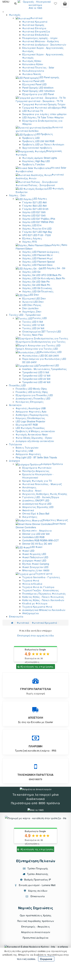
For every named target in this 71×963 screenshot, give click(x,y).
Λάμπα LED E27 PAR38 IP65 (38, 222)
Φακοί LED (28, 550)
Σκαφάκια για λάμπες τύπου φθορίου (44, 114)
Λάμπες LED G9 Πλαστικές (37, 291)
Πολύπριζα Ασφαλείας (35, 471)
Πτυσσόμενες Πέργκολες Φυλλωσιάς (44, 593)
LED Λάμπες (40, 198)
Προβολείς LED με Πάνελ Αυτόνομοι (43, 144)
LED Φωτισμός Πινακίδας (30, 428)
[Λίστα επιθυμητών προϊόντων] (55, 4)
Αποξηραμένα (30, 613)
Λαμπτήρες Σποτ (31, 311)
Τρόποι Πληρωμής (37, 868)
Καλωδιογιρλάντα (33, 70)
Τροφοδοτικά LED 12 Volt (36, 375)
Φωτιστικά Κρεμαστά (34, 21)
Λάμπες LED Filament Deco (37, 264)
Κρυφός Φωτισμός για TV (37, 480)
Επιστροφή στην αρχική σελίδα (35, 635)
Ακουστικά (28, 510)
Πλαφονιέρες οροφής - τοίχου (39, 38)
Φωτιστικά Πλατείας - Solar (38, 67)
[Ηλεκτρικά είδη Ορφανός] (36, 809)
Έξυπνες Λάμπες (32, 238)
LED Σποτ (34, 294)
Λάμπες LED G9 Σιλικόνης (37, 288)
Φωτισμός (14, 14)
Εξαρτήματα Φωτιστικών (36, 467)
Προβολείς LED (31, 137)
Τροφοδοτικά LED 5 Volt (35, 372)
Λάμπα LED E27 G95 (34, 212)
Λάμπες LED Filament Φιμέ (37, 258)
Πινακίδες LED (17, 385)
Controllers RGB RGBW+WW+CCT (40, 540)
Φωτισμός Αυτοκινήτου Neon (32, 434)
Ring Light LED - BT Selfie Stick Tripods (36, 457)
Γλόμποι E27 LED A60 (34, 202)
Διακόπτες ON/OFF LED (35, 500)
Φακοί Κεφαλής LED (34, 554)
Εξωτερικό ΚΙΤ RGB (27, 424)
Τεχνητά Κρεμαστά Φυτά (37, 606)
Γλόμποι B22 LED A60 (34, 205)
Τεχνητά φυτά (43, 573)
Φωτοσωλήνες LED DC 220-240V (40, 355)
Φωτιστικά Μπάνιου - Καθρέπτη (40, 41)
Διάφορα (14, 460)
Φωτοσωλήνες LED (51, 352)
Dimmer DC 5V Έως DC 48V (37, 543)
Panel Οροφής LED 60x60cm (37, 87)
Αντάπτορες (29, 487)
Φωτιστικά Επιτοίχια (34, 28)
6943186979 (35, 779)
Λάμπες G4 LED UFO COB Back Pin (41, 275)
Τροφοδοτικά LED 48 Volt (36, 382)
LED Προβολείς (44, 134)
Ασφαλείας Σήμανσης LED (37, 507)
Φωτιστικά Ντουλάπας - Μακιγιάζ (42, 484)
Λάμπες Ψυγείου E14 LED (37, 228)
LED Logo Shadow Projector (30, 421)
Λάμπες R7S (29, 241)
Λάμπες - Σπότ (17, 195)
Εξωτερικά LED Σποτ (34, 298)
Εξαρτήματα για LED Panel (38, 94)
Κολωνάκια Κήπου (32, 64)
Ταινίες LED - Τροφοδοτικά (25, 314)
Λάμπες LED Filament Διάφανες (40, 251)
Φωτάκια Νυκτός (31, 74)
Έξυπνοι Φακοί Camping (35, 563)
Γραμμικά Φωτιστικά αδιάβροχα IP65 (44, 107)
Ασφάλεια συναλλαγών (35, 932)
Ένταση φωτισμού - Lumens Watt (37, 885)
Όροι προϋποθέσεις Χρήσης (35, 915)
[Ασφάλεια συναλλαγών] (35, 788)
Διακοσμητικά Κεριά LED (36, 503)
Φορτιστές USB (24, 450)
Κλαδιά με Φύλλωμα (34, 603)
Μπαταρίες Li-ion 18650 (35, 570)
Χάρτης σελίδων (37, 890)
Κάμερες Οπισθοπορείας (30, 418)
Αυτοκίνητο (15, 405)
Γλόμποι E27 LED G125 (35, 209)
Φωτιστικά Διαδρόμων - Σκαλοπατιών (44, 44)
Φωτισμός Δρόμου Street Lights (39, 157)
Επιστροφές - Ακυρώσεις (35, 926)
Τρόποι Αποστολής (37, 874)
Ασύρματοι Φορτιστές (28, 454)
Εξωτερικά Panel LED (34, 84)
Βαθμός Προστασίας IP (37, 879)
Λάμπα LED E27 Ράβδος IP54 (38, 218)
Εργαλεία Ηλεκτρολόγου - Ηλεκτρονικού (37, 476)
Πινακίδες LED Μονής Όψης (31, 388)
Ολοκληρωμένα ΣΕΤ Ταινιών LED (41, 331)
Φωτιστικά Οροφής (33, 25)
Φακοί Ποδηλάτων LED (35, 557)
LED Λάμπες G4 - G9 (53, 268)
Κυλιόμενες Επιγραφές (30, 401)
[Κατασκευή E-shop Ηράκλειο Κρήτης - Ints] (30, 947)
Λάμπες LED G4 (31, 271)
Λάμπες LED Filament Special (38, 261)
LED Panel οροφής (49, 77)
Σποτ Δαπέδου (30, 308)
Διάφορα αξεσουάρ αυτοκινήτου (35, 441)
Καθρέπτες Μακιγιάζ (55, 520)
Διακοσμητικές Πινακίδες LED (33, 398)
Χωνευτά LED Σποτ (33, 301)
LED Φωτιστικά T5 (32, 110)
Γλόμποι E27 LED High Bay (37, 231)
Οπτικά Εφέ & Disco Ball (35, 513)
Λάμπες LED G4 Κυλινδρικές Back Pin (43, 278)
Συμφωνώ (46, 959)
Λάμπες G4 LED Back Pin (36, 284)
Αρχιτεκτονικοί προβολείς (37, 147)
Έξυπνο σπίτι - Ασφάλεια (37, 530)
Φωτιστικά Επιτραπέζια (36, 31)
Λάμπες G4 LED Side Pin (36, 281)
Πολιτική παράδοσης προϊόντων (35, 921)
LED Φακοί (36, 547)
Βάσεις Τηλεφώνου (27, 447)
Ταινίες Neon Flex (32, 334)
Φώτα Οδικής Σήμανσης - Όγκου (34, 437)
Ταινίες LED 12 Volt (33, 325)
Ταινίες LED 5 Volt (32, 321)
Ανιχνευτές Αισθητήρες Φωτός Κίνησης (44, 493)
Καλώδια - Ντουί (31, 490)
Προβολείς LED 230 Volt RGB (38, 141)
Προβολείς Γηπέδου (33, 164)
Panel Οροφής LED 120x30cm (38, 90)
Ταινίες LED (40, 318)
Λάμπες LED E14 (31, 225)
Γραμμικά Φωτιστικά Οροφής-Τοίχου (43, 104)
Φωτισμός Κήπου (31, 61)
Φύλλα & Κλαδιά (32, 583)
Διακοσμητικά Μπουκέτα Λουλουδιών (43, 610)
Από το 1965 (35, 7)
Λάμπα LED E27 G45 (34, 215)
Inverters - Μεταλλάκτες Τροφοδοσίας (44, 369)
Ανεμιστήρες (29, 516)
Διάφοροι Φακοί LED (34, 560)
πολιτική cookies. (26, 959)
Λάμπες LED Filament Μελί (37, 255)
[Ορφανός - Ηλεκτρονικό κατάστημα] (35, 3)
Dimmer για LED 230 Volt (36, 533)
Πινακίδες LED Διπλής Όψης (32, 392)
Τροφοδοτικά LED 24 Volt (36, 378)
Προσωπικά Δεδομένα (35, 937)
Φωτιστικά (36, 18)
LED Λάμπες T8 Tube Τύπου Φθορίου (43, 117)
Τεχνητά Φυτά (30, 580)
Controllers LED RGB (33, 537)
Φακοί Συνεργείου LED (35, 567)
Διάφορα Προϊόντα (52, 464)
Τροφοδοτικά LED (49, 365)
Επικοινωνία (16, 616)
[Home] (12, 622)
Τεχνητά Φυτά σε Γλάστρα (38, 587)
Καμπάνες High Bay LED (36, 161)
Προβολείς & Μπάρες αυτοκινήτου (35, 431)
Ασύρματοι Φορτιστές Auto (31, 411)
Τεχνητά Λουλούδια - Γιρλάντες (41, 577)
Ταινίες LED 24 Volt (33, 328)
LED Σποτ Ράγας (31, 305)
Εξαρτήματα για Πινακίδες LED (34, 395)
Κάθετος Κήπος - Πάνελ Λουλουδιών (43, 600)
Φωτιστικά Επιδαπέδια (35, 34)
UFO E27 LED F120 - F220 (36, 235)
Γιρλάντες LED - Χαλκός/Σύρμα (40, 497)
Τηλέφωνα (15, 444)
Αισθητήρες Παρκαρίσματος (32, 414)
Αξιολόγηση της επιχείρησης (36, 666)
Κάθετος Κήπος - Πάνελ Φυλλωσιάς (43, 596)
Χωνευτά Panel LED (33, 81)
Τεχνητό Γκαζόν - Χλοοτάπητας (40, 590)
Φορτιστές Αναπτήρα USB (31, 408)
